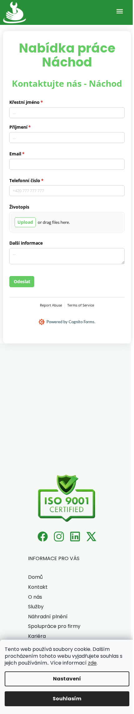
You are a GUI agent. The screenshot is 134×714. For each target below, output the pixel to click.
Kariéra (37, 636)
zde (92, 662)
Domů (35, 577)
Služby (36, 606)
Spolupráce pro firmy (54, 626)
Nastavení (67, 678)
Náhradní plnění (48, 616)
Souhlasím (67, 698)
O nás (35, 597)
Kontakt (38, 587)
